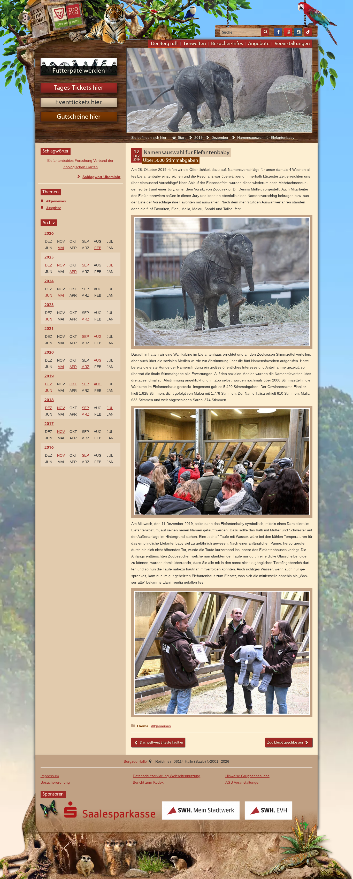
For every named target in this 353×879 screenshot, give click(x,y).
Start (182, 137)
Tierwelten (194, 43)
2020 (45, 352)
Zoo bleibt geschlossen (285, 743)
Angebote (259, 43)
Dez (48, 265)
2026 (45, 234)
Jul (110, 265)
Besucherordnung (55, 782)
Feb (97, 248)
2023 (45, 305)
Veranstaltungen (292, 43)
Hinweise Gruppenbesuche (247, 776)
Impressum (50, 776)
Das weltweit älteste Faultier (161, 743)
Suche (265, 32)
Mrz (85, 319)
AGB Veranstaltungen (242, 782)
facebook (278, 32)
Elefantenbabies (60, 160)
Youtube (288, 32)
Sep (85, 265)
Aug (98, 336)
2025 (45, 257)
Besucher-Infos (227, 43)
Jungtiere (53, 208)
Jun (48, 295)
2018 (45, 400)
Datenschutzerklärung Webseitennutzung (166, 776)
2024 (45, 281)
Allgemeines (161, 726)
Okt (73, 384)
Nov (61, 265)
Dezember (219, 137)
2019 (198, 137)
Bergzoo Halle (67, 16)
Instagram (298, 32)
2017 (45, 424)
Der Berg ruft (164, 43)
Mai (61, 248)
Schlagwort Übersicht (101, 177)
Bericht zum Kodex (148, 782)
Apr (73, 272)
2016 (45, 448)
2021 (45, 329)
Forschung (83, 160)
